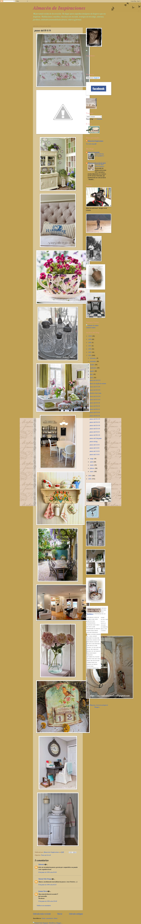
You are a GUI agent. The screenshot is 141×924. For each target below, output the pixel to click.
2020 (90, 336)
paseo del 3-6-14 (94, 451)
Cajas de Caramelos (93, 152)
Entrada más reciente (42, 913)
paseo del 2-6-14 (94, 454)
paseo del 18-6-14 (95, 409)
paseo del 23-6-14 (95, 396)
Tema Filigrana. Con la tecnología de (97, 705)
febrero (92, 468)
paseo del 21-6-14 (95, 403)
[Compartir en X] (72, 852)
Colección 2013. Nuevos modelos (99, 165)
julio (91, 374)
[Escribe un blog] (71, 852)
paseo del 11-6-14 (95, 432)
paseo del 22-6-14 (95, 400)
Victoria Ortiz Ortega (44, 879)
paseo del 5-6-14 (94, 445)
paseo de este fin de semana (98, 383)
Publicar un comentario (44, 905)
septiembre (93, 368)
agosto (92, 371)
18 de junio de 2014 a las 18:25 (47, 885)
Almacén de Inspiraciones (59, 7)
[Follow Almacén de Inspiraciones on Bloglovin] (93, 78)
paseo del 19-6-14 (95, 406)
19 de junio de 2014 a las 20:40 (47, 901)
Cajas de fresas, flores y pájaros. (99, 155)
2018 (90, 342)
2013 (90, 476)
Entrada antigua (76, 913)
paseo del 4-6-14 (94, 448)
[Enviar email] (93, 129)
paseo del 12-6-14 (95, 429)
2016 (90, 349)
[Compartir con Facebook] (74, 852)
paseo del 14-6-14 (95, 422)
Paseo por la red (46, 855)
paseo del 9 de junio (96, 438)
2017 (90, 346)
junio (92, 377)
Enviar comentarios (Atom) (49, 918)
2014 (90, 355)
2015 (90, 352)
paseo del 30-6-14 (95, 380)
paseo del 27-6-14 (95, 387)
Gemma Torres (42, 891)
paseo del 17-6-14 (95, 412)
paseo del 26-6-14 (95, 390)
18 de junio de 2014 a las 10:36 (47, 872)
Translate (99, 119)
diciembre (93, 358)
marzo (92, 465)
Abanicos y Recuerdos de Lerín (97, 163)
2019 (90, 339)
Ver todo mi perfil (91, 144)
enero (92, 471)
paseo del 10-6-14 (95, 435)
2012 (90, 479)
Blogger (96, 707)
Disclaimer (94, 641)
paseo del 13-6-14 (95, 425)
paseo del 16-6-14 (95, 416)
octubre (92, 365)
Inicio (59, 913)
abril (91, 462)
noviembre (93, 361)
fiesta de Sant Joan (95, 393)
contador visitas (90, 328)
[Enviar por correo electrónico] (69, 852)
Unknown (41, 864)
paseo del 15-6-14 (95, 419)
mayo (92, 459)
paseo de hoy (93, 441)
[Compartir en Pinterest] (75, 852)
